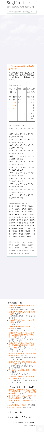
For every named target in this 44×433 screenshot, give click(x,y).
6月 (29, 128)
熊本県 (27, 234)
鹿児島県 (22, 236)
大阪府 (26, 223)
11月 (18, 137)
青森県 (17, 206)
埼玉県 (24, 211)
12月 (21, 137)
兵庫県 (32, 223)
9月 (12, 137)
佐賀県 (14, 234)
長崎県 (21, 234)
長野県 (32, 217)
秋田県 (11, 209)
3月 (21, 128)
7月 (32, 128)
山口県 (27, 228)
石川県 (13, 217)
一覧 (20, 303)
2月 (18, 128)
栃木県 (11, 211)
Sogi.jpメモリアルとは (19, 422)
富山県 (32, 214)
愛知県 (26, 220)
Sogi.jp (35, 425)
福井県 (19, 217)
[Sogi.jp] (13, 5)
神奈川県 (18, 214)
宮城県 (30, 206)
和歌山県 (20, 225)
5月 (26, 128)
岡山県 (14, 228)
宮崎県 (14, 236)
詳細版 (31, 387)
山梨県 (26, 217)
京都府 (19, 223)
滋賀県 (13, 223)
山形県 (17, 209)
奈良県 (13, 225)
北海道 (11, 206)
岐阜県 (13, 220)
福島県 (24, 209)
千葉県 (30, 211)
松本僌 (15, 102)
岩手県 (24, 206)
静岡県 (19, 220)
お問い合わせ (30, 422)
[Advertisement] (22, 39)
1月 (16, 128)
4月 (24, 128)
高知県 (27, 231)
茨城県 (30, 209)
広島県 (21, 228)
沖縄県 (29, 236)
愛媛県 (21, 231)
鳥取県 (27, 225)
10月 (14, 137)
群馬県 (17, 211)
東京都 (11, 214)
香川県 (14, 231)
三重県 (32, 220)
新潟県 (25, 214)
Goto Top (40, 429)
